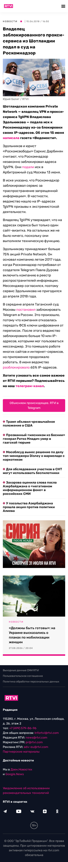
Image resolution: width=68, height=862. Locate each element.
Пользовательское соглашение (23, 676)
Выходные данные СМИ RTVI (21, 670)
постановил (26, 310)
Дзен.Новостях (21, 769)
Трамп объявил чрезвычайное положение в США (29, 423)
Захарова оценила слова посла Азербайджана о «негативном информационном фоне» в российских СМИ (30, 488)
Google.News (14, 774)
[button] (64, 6)
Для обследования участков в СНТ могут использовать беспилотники (32, 471)
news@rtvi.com (36, 737)
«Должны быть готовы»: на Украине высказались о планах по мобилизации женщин (32, 635)
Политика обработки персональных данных (31, 681)
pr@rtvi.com (34, 742)
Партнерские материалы (21, 751)
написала (11, 138)
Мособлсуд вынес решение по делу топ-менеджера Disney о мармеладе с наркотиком (34, 455)
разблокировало (16, 367)
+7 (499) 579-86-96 (22, 728)
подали (28, 167)
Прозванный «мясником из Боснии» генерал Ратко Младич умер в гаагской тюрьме (34, 438)
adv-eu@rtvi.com (36, 747)
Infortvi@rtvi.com (47, 733)
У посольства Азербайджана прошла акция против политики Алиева (29, 507)
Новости (10, 21)
